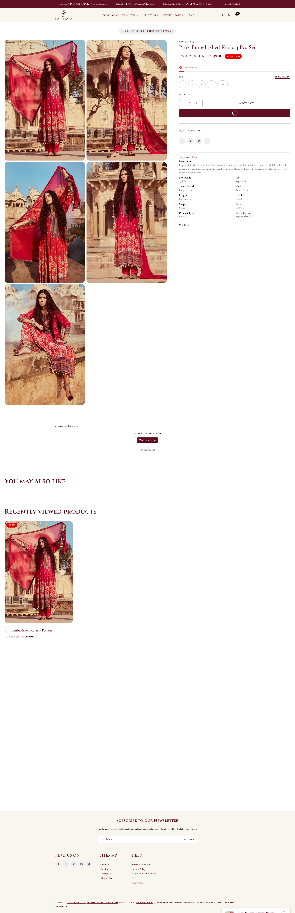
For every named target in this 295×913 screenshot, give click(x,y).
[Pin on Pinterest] (199, 141)
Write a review (147, 440)
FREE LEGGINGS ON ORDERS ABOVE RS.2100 (138, 3)
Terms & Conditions (141, 864)
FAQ (134, 878)
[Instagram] (66, 864)
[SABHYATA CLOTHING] (63, 15)
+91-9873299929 (144, 902)
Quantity (184, 94)
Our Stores (105, 869)
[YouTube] (81, 864)
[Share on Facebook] (182, 141)
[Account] (229, 15)
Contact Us (105, 873)
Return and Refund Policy (144, 873)
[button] (125, 15)
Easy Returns (138, 882)
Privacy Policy (139, 869)
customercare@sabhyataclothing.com (92, 902)
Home (125, 31)
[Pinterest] (74, 864)
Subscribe (188, 839)
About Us (104, 864)
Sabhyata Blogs (107, 878)
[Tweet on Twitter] (190, 141)
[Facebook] (58, 864)
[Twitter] (89, 864)
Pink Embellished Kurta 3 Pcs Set (28, 630)
